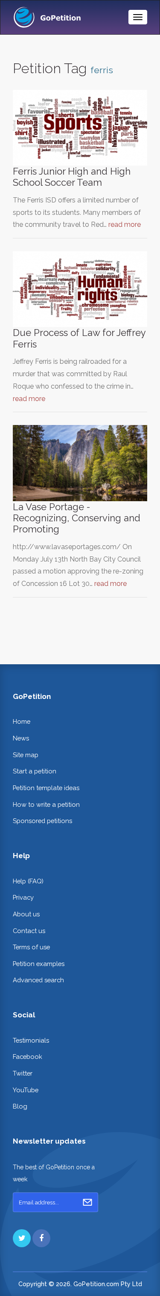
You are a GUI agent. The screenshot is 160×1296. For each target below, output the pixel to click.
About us (26, 914)
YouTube (25, 1090)
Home (21, 721)
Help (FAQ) (28, 881)
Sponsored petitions (42, 820)
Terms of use (31, 947)
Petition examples (38, 963)
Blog (20, 1106)
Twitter (22, 1073)
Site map (25, 754)
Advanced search (38, 980)
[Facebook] (41, 1238)
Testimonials (31, 1040)
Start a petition (34, 771)
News (21, 738)
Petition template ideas (46, 787)
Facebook (27, 1056)
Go (87, 1202)
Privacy (23, 897)
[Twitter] (22, 1238)
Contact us (29, 930)
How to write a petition (46, 804)
